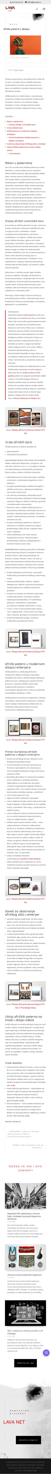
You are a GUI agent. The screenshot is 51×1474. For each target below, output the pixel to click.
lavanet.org (31, 1470)
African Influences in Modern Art (26, 398)
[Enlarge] (43, 410)
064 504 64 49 (17, 2)
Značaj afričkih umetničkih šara (22, 125)
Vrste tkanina (14, 153)
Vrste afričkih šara (15, 128)
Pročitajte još (25, 1363)
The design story (28, 1008)
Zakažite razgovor (28, 1440)
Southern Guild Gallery (30, 859)
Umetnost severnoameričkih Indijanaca (24, 1275)
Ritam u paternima (15, 121)
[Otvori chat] (46, 1353)
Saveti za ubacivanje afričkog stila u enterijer (26, 144)
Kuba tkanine (29, 315)
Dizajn (21, 70)
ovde (26, 868)
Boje (16, 70)
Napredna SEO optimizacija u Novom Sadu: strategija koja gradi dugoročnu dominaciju (24, 1216)
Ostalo (25, 58)
